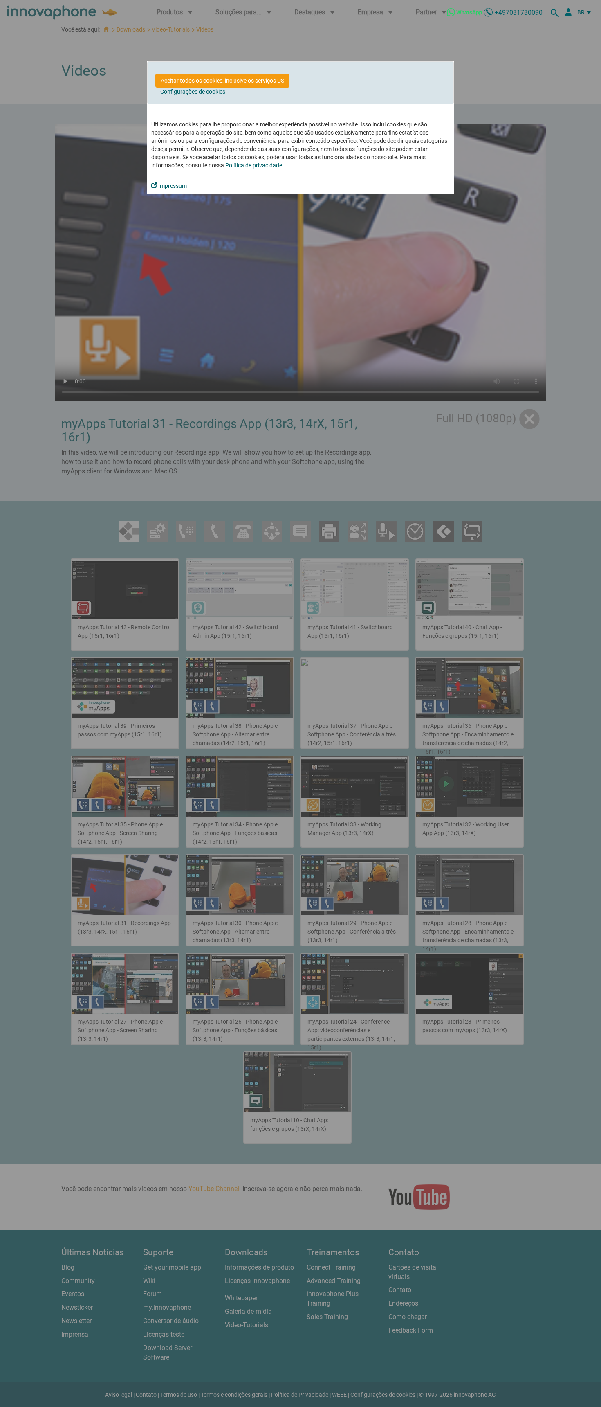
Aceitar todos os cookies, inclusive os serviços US (222, 80)
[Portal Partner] (568, 12)
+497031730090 (519, 12)
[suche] (556, 12)
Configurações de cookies (192, 91)
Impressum (172, 185)
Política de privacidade (253, 165)
